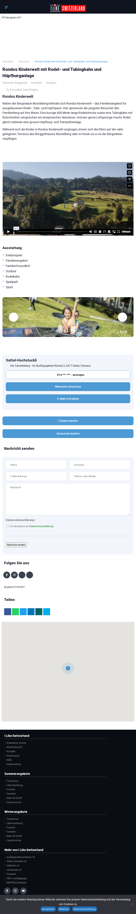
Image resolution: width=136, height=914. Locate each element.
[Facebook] (6, 575)
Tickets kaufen (68, 420)
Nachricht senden (16, 545)
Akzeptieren (48, 909)
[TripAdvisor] (22, 575)
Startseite (7, 61)
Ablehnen (64, 909)
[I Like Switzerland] (68, 8)
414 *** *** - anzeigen (70, 374)
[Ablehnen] (132, 904)
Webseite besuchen (68, 386)
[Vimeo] (29, 575)
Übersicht (24, 61)
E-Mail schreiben (68, 398)
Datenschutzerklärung (41, 526)
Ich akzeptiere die (31, 526)
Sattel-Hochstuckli (21, 360)
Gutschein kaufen (68, 433)
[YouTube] (23, 890)
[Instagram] (14, 575)
